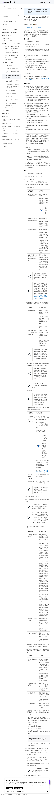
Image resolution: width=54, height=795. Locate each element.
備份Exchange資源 (9, 62)
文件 (13, 2)
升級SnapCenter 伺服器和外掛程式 (10, 133)
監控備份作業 (9, 96)
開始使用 (5, 27)
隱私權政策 (10, 794)
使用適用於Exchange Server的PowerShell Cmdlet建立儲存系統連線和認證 (12, 86)
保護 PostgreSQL (7, 113)
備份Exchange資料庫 (10, 90)
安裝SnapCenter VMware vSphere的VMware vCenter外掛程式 (12, 56)
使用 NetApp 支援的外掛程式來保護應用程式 (11, 119)
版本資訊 (5, 24)
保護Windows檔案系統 (8, 41)
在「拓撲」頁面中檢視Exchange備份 (11, 104)
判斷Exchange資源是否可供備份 (12, 71)
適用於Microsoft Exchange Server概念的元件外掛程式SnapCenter (12, 47)
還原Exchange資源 (9, 108)
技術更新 (5, 136)
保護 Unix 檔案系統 (7, 123)
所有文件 (3, 6)
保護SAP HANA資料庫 (7, 35)
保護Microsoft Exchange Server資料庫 (11, 43)
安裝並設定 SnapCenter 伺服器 (10, 29)
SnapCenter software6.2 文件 (9, 21)
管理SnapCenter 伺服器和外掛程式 (10, 130)
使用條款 (2, 794)
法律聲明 (5, 146)
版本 (3, 11)
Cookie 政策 (17, 794)
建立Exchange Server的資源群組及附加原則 (12, 80)
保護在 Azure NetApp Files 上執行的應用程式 (11, 127)
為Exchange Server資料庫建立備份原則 (12, 76)
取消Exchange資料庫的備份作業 (12, 99)
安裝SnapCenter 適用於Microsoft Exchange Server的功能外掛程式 (12, 51)
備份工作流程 (9, 65)
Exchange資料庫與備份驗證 (12, 68)
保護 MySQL (5, 116)
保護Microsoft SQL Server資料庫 (10, 32)
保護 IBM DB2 (6, 110)
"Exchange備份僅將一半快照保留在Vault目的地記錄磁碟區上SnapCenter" (41, 296)
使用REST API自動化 (7, 143)
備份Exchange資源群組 (11, 93)
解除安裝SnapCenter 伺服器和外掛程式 (11, 140)
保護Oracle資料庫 (7, 38)
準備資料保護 (8, 60)
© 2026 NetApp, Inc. (4, 791)
